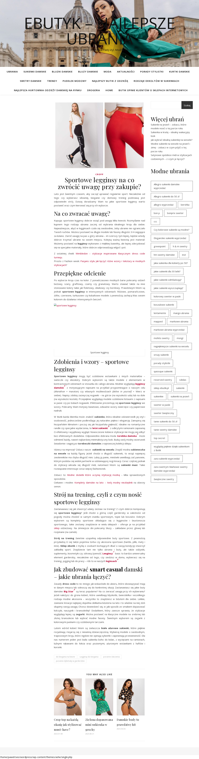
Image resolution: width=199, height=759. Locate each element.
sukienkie (158, 396)
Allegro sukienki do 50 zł (166, 196)
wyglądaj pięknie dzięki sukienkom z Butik (172, 448)
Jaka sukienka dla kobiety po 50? (171, 263)
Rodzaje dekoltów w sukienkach (156, 80)
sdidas (182, 379)
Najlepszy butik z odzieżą (110, 80)
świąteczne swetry (164, 479)
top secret (159, 438)
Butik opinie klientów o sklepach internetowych (153, 90)
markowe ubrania (179, 321)
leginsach (111, 561)
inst (184, 254)
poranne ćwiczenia (111, 656)
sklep (57, 528)
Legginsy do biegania (89, 656)
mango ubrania (181, 313)
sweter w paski (162, 404)
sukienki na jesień (180, 396)
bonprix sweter (175, 213)
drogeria (93, 90)
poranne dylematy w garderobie (70, 661)
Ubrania (12, 71)
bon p (157, 213)
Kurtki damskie (179, 71)
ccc (155, 221)
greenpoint (160, 246)
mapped (158, 321)
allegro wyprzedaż (164, 204)
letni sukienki (100, 428)
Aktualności (126, 71)
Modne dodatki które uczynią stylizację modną (93, 474)
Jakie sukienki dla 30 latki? (167, 271)
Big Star (69, 591)
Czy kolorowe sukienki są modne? (171, 229)
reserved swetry (163, 379)
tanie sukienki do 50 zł (165, 421)
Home (109, 90)
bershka (185, 204)
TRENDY (52, 80)
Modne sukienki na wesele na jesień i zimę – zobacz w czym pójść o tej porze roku (170, 147)
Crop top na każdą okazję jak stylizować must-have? (68, 724)
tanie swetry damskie (165, 429)
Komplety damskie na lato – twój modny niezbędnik (103, 482)
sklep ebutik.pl (161, 388)
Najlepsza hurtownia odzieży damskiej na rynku (48, 90)
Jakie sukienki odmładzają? (168, 279)
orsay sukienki (161, 354)
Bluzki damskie (62, 71)
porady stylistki (162, 363)
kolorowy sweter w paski (167, 296)
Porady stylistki (152, 71)
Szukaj (187, 105)
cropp (99, 174)
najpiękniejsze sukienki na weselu (171, 346)
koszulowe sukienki (164, 304)
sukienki (180, 388)
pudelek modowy (74, 80)
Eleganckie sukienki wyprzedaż (170, 238)
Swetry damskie (31, 80)
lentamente (160, 313)
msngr (180, 338)
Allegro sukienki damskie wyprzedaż (167, 186)
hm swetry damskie (164, 254)
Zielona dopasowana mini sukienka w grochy (99, 724)
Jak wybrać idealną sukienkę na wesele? (171, 139)
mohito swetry (161, 338)
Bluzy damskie (88, 71)
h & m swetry (180, 246)
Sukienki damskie (34, 71)
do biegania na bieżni (65, 656)
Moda (107, 71)
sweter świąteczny (164, 413)
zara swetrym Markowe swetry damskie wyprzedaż (170, 468)
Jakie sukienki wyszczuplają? (168, 288)
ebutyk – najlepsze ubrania (99, 30)
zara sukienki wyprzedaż (167, 458)
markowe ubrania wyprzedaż (169, 329)
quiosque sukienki (163, 371)
